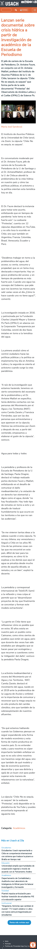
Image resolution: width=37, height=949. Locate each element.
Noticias (8, 944)
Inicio (6, 941)
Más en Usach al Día (12, 840)
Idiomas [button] (24, 10)
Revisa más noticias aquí (19, 922)
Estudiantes (6, 847)
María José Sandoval (11, 126)
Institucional (7, 903)
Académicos (19, 828)
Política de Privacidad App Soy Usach (18, 946)
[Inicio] (9, 4)
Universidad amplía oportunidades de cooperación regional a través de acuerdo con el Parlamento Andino (18, 868)
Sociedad (5, 890)
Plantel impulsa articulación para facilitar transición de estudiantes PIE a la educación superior (18, 896)
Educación (6, 863)
